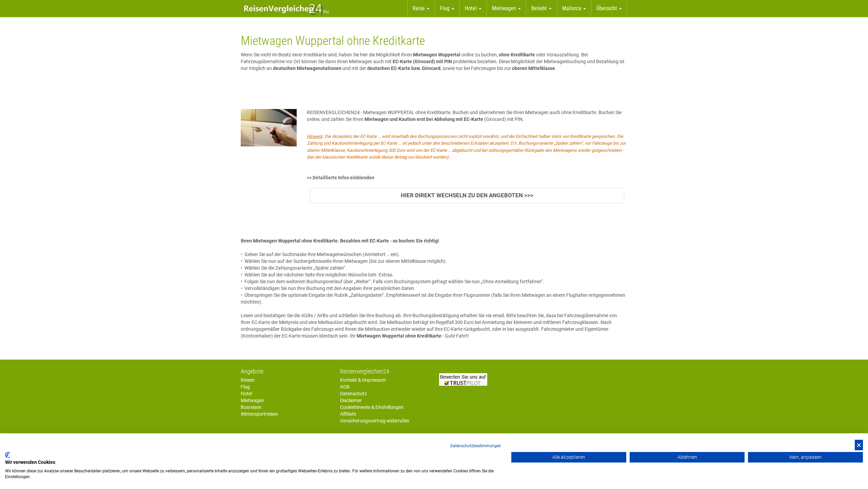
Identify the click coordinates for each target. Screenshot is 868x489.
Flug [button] (445, 8)
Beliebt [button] (539, 8)
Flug (245, 387)
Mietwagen (252, 400)
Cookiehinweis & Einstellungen (371, 407)
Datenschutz (353, 393)
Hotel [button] (471, 8)
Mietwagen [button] (504, 8)
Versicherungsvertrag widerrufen (374, 420)
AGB (345, 387)
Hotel (246, 393)
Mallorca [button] (572, 8)
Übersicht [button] (607, 8)
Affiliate (348, 414)
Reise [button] (419, 8)
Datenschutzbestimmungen (475, 445)
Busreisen (251, 407)
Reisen (248, 380)
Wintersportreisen (259, 414)
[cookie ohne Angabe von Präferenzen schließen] (859, 445)
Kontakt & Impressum (363, 380)
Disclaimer (351, 400)
